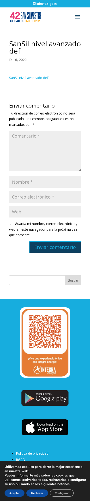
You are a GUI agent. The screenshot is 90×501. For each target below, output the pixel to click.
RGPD (20, 459)
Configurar (62, 493)
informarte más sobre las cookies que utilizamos (39, 477)
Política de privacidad (32, 453)
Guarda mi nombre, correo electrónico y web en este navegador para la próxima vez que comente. (43, 229)
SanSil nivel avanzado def (28, 77)
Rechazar (37, 493)
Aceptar (14, 493)
